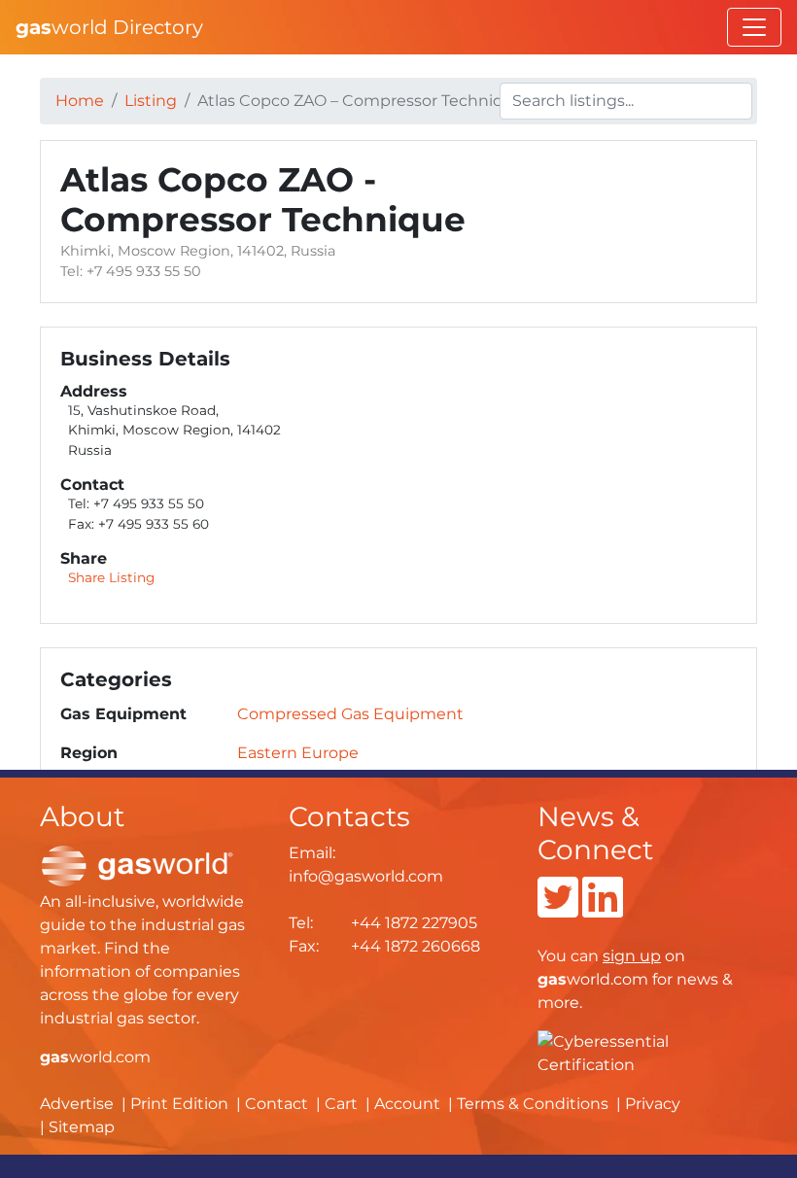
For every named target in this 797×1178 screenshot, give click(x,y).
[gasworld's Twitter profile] (557, 909)
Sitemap (82, 1127)
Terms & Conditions (532, 1103)
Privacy (652, 1103)
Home (79, 100)
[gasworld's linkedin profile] (602, 909)
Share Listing (111, 577)
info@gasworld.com (366, 876)
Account (407, 1103)
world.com (95, 1057)
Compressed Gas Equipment (350, 714)
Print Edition (179, 1103)
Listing (150, 100)
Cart (341, 1103)
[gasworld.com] (137, 864)
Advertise (77, 1103)
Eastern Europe (298, 753)
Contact (276, 1103)
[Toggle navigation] (754, 27)
